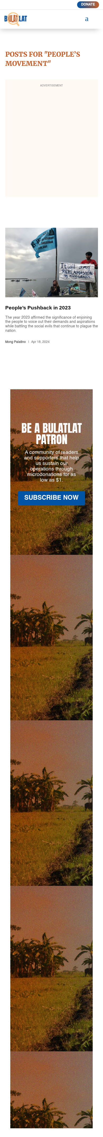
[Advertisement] (51, 141)
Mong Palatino (15, 342)
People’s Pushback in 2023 (51, 287)
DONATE (88, 4)
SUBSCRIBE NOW (51, 498)
